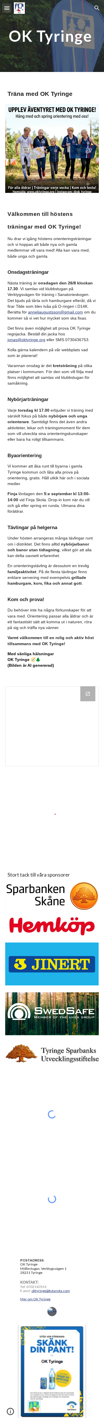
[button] (7, 8)
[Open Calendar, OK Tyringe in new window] (87, 693)
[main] (52, 36)
